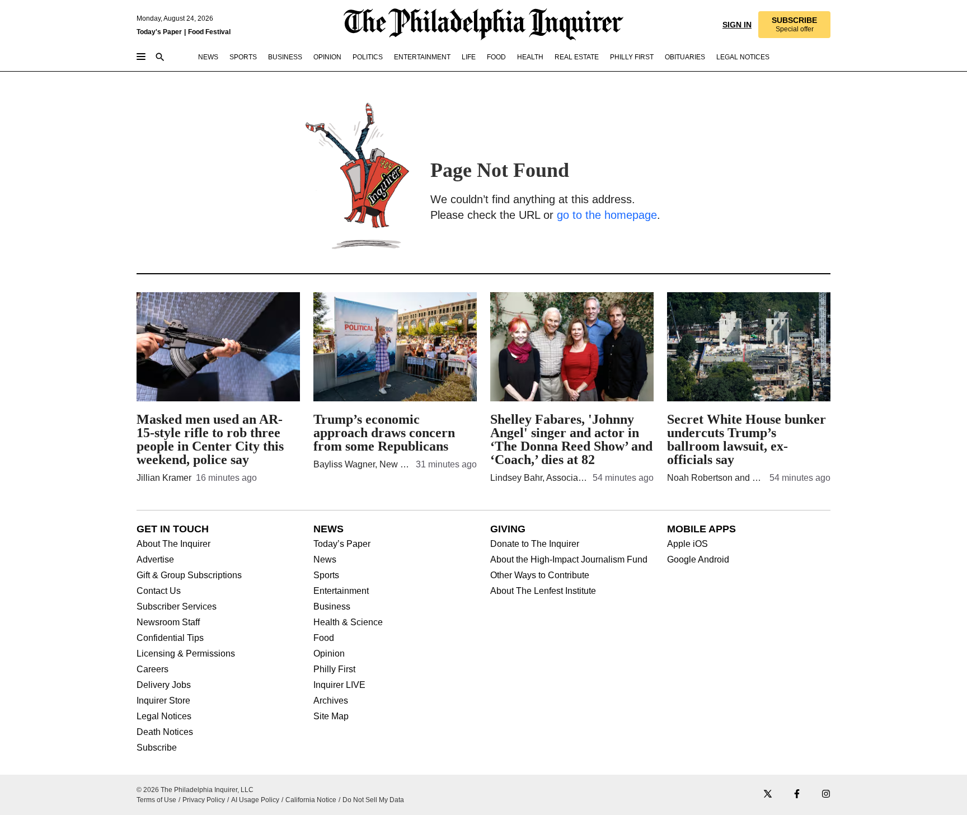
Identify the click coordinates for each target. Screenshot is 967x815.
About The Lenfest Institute (543, 591)
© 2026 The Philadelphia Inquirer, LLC (195, 790)
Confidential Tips (170, 638)
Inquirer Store (163, 700)
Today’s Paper (341, 544)
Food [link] (496, 57)
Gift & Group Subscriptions (189, 575)
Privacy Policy (203, 800)
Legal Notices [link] (742, 57)
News (324, 559)
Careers (152, 669)
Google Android (698, 559)
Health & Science (348, 622)
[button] (794, 24)
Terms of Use (156, 800)
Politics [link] (368, 57)
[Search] (160, 58)
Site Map (331, 716)
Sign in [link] (737, 24)
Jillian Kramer (164, 478)
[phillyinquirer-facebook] (796, 794)
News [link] (208, 57)
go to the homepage (607, 215)
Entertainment (341, 591)
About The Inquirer (173, 544)
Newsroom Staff (168, 622)
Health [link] (530, 57)
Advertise (155, 559)
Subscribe (157, 747)
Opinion (329, 653)
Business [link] (285, 57)
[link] (794, 24)
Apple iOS (687, 544)
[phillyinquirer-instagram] (826, 794)
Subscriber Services (177, 606)
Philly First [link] (632, 57)
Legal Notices (164, 716)
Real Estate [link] (577, 57)
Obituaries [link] (685, 57)
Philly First (334, 669)
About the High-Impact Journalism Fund (568, 559)
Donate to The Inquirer (534, 544)
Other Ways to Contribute (539, 575)
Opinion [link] (327, 57)
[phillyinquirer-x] (767, 794)
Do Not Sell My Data (373, 800)
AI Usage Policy (255, 800)
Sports (326, 575)
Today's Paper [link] (159, 32)
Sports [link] (243, 57)
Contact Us (159, 591)
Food (323, 638)
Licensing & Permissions (186, 653)
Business (331, 606)
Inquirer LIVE (339, 685)
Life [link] (469, 57)
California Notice (310, 800)
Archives (330, 700)
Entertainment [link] (422, 57)
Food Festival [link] (209, 32)
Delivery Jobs (164, 685)
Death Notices (165, 732)
